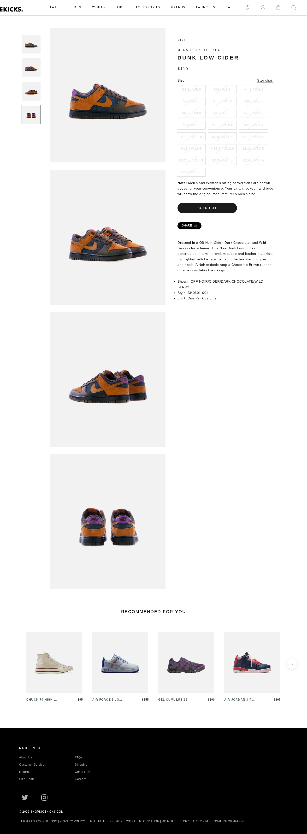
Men (78, 7)
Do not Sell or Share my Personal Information (203, 821)
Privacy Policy (72, 821)
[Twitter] (25, 797)
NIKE (182, 40)
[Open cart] (278, 7)
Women (99, 7)
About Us (25, 757)
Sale (230, 7)
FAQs (78, 757)
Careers (80, 779)
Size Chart (26, 779)
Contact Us (82, 772)
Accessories (148, 7)
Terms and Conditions (38, 821)
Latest (56, 7)
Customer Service (31, 764)
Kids (121, 7)
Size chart (265, 80)
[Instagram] (44, 797)
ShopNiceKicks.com (47, 811)
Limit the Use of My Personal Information (123, 821)
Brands (178, 7)
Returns (24, 772)
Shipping (81, 764)
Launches (205, 7)
